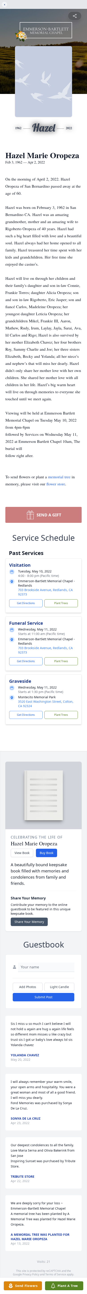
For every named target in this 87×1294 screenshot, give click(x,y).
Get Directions (26, 603)
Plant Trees (61, 603)
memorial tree (59, 476)
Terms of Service (55, 1274)
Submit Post (43, 997)
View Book (21, 853)
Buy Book (46, 853)
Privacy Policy (31, 1274)
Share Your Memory (29, 922)
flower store (55, 483)
